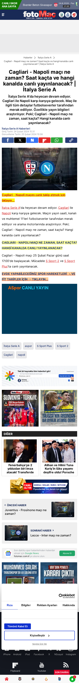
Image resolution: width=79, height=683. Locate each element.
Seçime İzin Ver (39, 644)
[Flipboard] (45, 140)
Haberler (28, 57)
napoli (21, 354)
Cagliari (63, 208)
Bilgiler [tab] (26, 605)
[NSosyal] (32, 140)
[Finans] (39, 486)
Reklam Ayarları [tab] (47, 605)
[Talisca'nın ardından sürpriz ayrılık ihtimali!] (58, 408)
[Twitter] (20, 140)
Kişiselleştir (37, 635)
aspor (28, 345)
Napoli (6, 213)
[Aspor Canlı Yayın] (61, 14)
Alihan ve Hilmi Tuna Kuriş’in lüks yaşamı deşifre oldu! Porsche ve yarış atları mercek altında (58, 472)
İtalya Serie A (44, 57)
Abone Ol (67, 553)
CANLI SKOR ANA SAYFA (9, 5)
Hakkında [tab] (69, 605)
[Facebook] (8, 140)
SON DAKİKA (62, 672)
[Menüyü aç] (3, 15)
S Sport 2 (52, 261)
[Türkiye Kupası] (74, 14)
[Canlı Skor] (68, 14)
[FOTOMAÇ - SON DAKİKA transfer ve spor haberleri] (39, 14)
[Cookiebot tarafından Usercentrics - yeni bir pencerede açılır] (59, 596)
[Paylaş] (71, 140)
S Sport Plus (44, 345)
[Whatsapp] (57, 140)
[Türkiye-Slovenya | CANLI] (20, 408)
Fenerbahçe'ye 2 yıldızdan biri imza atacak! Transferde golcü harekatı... (20, 470)
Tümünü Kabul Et (18, 626)
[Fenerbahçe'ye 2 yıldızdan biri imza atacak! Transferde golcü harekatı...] (20, 450)
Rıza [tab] (9, 605)
